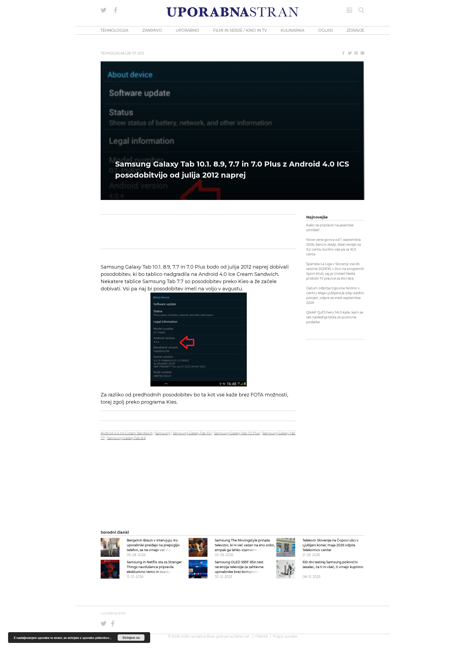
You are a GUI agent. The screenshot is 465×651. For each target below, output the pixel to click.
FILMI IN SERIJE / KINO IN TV (240, 30)
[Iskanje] (361, 10)
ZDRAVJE (355, 30)
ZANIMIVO (152, 30)
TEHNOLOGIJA (114, 30)
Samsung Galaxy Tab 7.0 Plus (237, 433)
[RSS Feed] (350, 10)
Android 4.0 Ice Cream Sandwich (127, 433)
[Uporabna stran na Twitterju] (104, 10)
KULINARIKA (292, 30)
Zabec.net (241, 636)
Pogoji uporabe (285, 636)
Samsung (162, 433)
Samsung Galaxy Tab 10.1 (192, 433)
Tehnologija (112, 53)
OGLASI (325, 30)
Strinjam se (131, 637)
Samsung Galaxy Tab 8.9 (126, 438)
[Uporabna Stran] (232, 12)
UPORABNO (187, 30)
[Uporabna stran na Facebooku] (116, 10)
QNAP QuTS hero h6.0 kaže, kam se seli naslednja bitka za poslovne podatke (334, 317)
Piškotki (261, 636)
